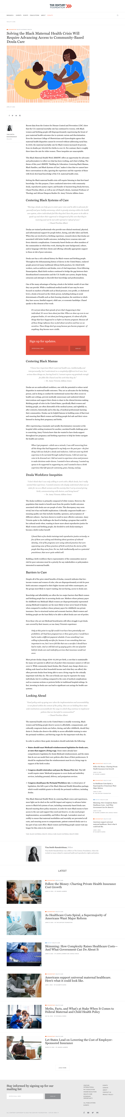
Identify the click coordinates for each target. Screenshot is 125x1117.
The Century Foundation (103, 793)
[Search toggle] (117, 15)
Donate (50, 15)
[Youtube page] (88, 1113)
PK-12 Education (89, 1089)
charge (44, 660)
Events (25, 15)
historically (42, 410)
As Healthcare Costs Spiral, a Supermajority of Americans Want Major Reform (104, 786)
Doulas (28, 229)
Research (10, 15)
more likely (58, 605)
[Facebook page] (84, 1113)
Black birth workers (46, 271)
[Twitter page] (93, 1113)
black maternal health (38, 834)
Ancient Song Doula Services (77, 187)
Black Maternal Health (24, 29)
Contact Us (107, 1092)
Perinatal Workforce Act (60, 783)
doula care (52, 834)
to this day (55, 410)
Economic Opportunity (88, 1097)
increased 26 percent (77, 145)
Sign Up (78, 348)
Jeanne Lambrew (100, 774)
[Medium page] (97, 1113)
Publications (34, 15)
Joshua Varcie (112, 812)
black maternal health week (68, 834)
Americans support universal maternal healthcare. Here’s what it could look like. (105, 824)
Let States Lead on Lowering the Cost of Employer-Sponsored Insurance (79, 1041)
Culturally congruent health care (72, 511)
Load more (62, 1068)
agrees (78, 138)
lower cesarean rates (74, 239)
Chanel (65, 666)
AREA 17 (56, 1112)
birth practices (66, 265)
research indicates (71, 579)
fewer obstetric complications (37, 242)
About (43, 15)
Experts (18, 15)
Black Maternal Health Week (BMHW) (45, 158)
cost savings (70, 685)
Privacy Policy (108, 1094)
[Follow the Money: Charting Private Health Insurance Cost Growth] (24, 892)
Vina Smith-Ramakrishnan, (59, 847)
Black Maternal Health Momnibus (67, 786)
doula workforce (35, 501)
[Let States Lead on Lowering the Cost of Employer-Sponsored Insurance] (24, 1048)
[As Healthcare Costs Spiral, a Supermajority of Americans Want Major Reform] (24, 923)
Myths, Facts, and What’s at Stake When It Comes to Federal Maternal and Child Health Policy (79, 1010)
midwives (43, 268)
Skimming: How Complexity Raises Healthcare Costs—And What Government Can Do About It (105, 805)
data (33, 125)
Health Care (11, 21)
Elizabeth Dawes (100, 832)
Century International (89, 1086)
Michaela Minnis (61, 1016)
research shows (71, 236)
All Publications (90, 1103)
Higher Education (90, 1092)
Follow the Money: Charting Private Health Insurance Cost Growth (105, 768)
